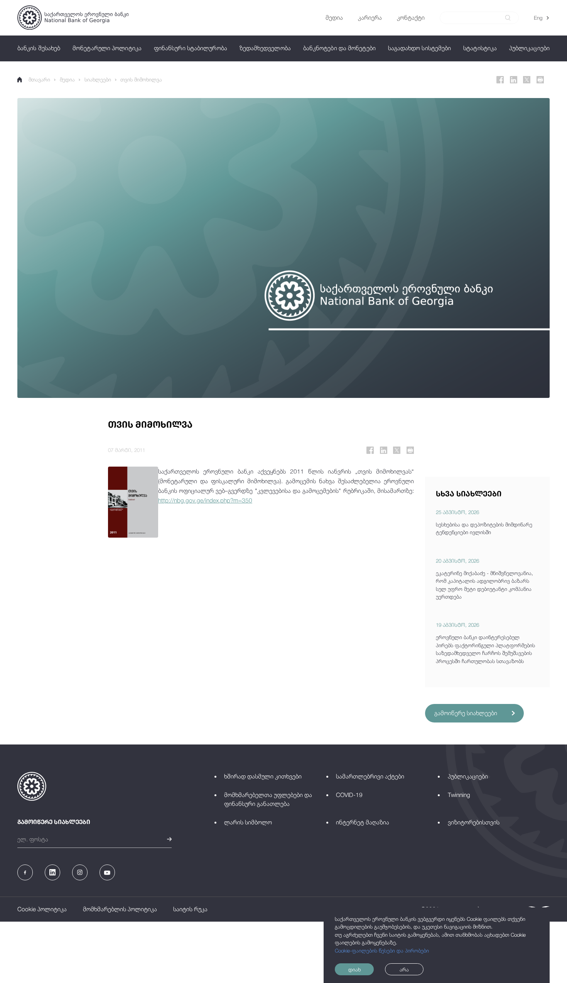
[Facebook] (500, 79)
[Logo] (72, 17)
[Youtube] (107, 872)
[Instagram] (80, 872)
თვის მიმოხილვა (141, 79)
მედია (67, 79)
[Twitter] (526, 79)
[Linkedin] (513, 79)
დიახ (354, 969)
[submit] (507, 17)
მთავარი (39, 79)
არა (404, 969)
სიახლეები (97, 79)
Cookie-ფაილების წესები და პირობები (382, 950)
